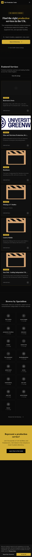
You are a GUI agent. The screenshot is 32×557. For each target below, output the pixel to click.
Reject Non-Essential (8, 554)
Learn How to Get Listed (16, 451)
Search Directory (15, 42)
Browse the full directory (14, 417)
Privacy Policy (12, 551)
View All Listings (16, 75)
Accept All (23, 554)
